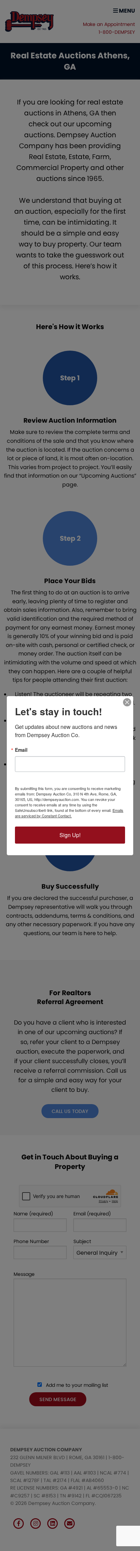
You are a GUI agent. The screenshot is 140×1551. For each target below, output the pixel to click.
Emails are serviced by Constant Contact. (69, 812)
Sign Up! (70, 835)
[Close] (127, 702)
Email (21, 749)
